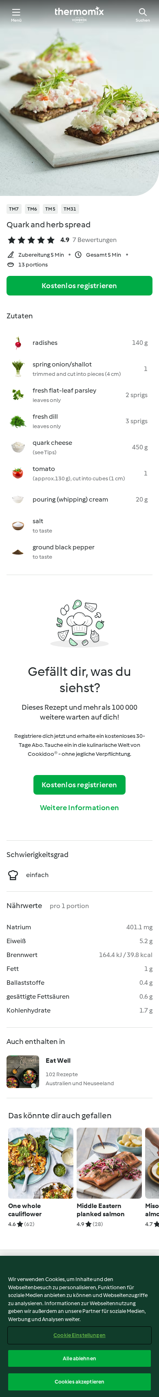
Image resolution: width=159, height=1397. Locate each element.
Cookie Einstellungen (79, 1335)
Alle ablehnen (79, 1358)
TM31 (70, 209)
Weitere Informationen (79, 807)
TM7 (14, 209)
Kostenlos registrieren (79, 285)
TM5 (50, 209)
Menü (16, 20)
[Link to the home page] (79, 15)
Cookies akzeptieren (79, 1382)
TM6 (32, 209)
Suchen (143, 20)
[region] (79, 1326)
